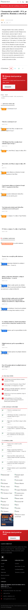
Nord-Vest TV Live (20, 566)
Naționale (3, 572)
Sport (2, 20)
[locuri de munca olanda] (7, 520)
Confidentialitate (19, 569)
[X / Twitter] (4, 23)
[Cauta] (20, 2)
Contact (17, 563)
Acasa (2, 94)
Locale (2, 563)
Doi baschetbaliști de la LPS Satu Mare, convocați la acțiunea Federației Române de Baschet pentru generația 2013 (13, 399)
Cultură (3, 569)
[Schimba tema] (23, 2)
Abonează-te (8, 87)
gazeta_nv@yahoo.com (9, 596)
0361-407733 (6, 593)
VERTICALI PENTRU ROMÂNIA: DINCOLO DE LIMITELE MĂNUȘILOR (15, 389)
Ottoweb (9, 607)
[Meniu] (26, 2)
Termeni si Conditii (19, 572)
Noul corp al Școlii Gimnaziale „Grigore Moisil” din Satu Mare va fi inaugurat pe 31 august (15, 384)
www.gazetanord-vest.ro (9, 598)
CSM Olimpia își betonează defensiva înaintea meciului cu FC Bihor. (14, 380)
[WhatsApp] (7, 23)
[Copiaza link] (10, 23)
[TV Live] (18, 2)
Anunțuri (3, 578)
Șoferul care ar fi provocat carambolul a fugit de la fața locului (15, 394)
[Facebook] (2, 23)
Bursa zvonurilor (5, 575)
